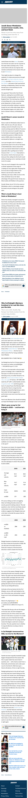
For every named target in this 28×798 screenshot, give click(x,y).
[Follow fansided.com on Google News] (23, 286)
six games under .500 (7, 384)
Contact (17, 786)
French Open (13, 153)
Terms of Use (19, 796)
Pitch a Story (19, 793)
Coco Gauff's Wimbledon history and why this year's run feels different (14, 265)
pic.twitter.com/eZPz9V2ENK (9, 603)
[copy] (10, 40)
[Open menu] (2, 2)
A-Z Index (3, 791)
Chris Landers (6, 37)
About (3, 786)
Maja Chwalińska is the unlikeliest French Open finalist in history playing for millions (13, 279)
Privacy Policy (5, 796)
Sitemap (17, 791)
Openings (3, 788)
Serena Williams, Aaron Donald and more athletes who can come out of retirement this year (13, 270)
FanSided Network (20, 788)
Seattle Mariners (12, 348)
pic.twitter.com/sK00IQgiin (14, 364)
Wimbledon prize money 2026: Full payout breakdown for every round (13, 261)
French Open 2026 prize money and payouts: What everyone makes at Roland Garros (13, 275)
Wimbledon (8, 71)
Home (2, 291)
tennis (16, 61)
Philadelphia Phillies (6, 350)
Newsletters (4, 793)
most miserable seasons (17, 338)
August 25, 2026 (13, 366)
